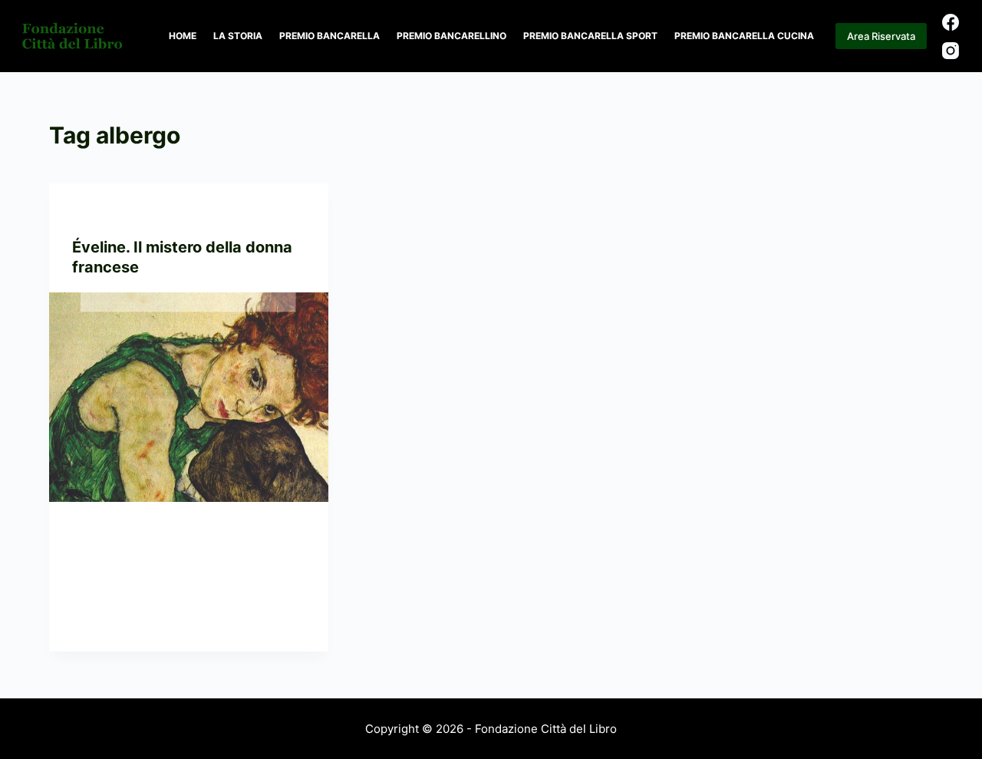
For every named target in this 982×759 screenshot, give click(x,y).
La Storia (237, 35)
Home (182, 35)
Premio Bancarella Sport (590, 35)
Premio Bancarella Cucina (744, 35)
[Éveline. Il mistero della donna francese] (188, 397)
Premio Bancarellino (451, 35)
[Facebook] (950, 22)
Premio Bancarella (329, 35)
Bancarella (103, 213)
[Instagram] (950, 50)
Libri (151, 213)
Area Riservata (881, 36)
